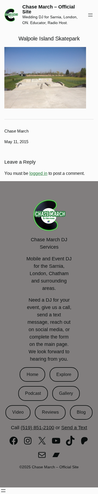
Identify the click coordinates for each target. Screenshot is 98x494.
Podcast (33, 393)
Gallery (66, 393)
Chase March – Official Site (48, 9)
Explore (63, 374)
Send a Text (74, 427)
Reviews (50, 412)
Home (32, 374)
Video (18, 412)
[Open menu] (90, 15)
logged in (38, 173)
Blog (81, 412)
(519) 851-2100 (37, 427)
